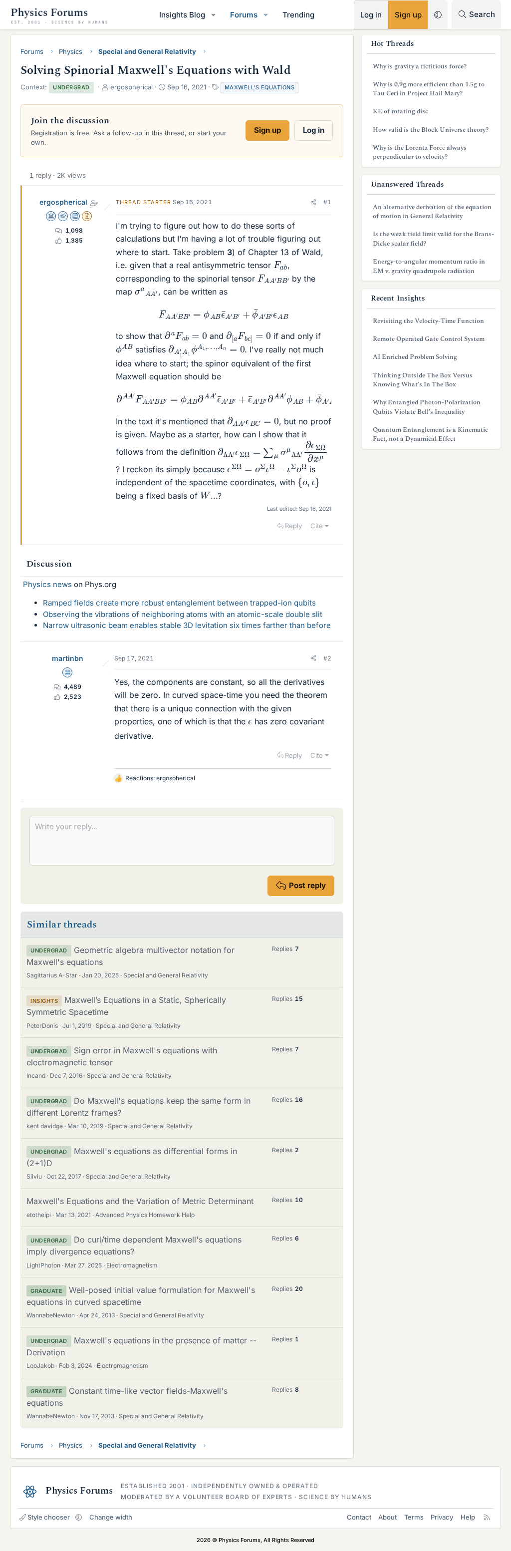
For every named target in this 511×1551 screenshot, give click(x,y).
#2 (327, 658)
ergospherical (63, 202)
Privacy (442, 1517)
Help (468, 1517)
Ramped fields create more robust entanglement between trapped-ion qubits (179, 603)
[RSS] (487, 1517)
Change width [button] (110, 1517)
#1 (327, 202)
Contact (359, 1517)
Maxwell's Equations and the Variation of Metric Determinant (140, 1201)
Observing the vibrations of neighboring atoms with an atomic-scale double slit (182, 614)
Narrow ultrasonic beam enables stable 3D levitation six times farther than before (187, 625)
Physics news (47, 584)
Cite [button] (316, 526)
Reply (293, 526)
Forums (243, 14)
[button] (213, 14)
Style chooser (48, 1517)
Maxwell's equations (260, 87)
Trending (298, 14)
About (387, 1517)
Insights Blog (182, 14)
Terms (414, 1517)
